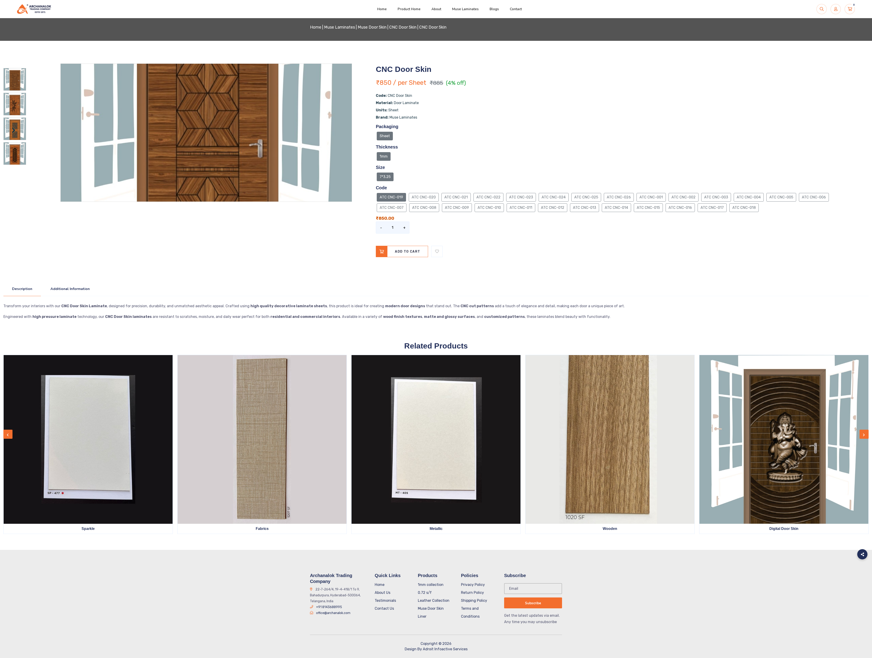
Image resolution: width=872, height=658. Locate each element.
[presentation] (7, 434)
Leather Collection (433, 600)
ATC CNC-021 (456, 197)
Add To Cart (407, 251)
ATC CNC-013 (584, 207)
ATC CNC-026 (619, 197)
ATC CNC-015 (648, 207)
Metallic (436, 529)
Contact (516, 9)
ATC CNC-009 (457, 207)
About (436, 9)
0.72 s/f (425, 592)
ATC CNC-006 (814, 197)
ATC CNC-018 (744, 207)
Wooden (610, 529)
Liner (422, 616)
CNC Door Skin (402, 27)
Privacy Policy (473, 584)
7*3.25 (385, 177)
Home (382, 9)
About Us (382, 592)
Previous (31, 65)
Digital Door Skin (783, 529)
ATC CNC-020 (424, 197)
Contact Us (384, 608)
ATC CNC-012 (552, 207)
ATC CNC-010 (489, 207)
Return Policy (472, 592)
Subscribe (533, 603)
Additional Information (70, 288)
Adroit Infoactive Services (445, 649)
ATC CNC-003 (716, 197)
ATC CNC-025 (586, 197)
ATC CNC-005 (781, 197)
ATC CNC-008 (424, 207)
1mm (384, 156)
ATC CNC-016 (680, 207)
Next (31, 200)
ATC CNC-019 (391, 197)
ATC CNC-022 (488, 197)
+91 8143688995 (329, 607)
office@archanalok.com (333, 613)
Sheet (385, 136)
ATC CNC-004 (749, 197)
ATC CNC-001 (651, 197)
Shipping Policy (474, 600)
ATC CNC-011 (521, 207)
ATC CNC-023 (521, 197)
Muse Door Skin (372, 27)
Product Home (409, 9)
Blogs (494, 9)
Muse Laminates (465, 9)
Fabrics (262, 529)
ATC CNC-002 (683, 197)
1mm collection (430, 584)
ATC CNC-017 (712, 207)
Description (22, 288)
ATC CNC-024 (554, 197)
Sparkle (88, 529)
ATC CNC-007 (392, 207)
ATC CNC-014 (616, 207)
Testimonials (385, 600)
